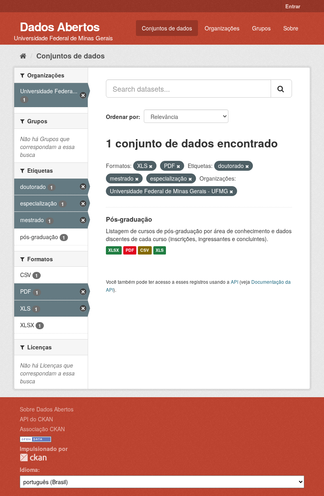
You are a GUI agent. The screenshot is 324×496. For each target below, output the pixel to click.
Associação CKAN (42, 429)
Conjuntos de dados (167, 28)
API (234, 281)
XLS (160, 250)
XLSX (113, 250)
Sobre (290, 28)
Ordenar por (122, 117)
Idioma (29, 469)
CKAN (33, 457)
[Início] (23, 55)
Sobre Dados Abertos (46, 409)
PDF (130, 250)
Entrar (292, 6)
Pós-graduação (129, 219)
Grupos (261, 28)
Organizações (222, 28)
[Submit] (281, 88)
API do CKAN (36, 419)
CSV (144, 250)
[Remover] (151, 166)
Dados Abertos (60, 26)
